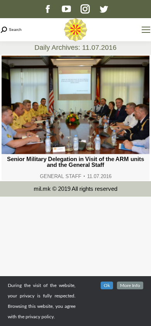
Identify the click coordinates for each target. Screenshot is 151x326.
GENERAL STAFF (60, 176)
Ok (107, 285)
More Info (130, 285)
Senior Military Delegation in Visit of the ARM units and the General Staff (75, 162)
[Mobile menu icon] (146, 30)
